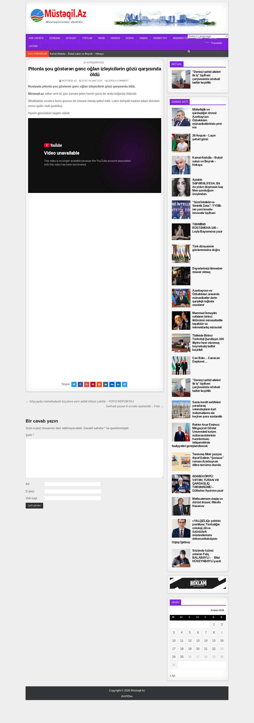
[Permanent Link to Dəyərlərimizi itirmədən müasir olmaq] (181, 276)
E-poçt (30, 491)
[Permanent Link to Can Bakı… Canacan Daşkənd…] (181, 365)
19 (190, 648)
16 (222, 640)
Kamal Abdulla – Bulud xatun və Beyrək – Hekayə (77, 53)
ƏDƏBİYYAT (160, 38)
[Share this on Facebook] (80, 384)
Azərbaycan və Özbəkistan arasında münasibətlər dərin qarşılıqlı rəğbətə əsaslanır (205, 297)
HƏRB (101, 38)
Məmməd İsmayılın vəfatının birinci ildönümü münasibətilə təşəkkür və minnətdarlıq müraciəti (207, 320)
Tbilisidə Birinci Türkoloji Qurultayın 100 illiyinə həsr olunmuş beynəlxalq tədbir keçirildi (208, 342)
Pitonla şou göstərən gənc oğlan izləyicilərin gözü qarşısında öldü (94, 71)
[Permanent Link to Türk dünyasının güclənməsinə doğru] (181, 254)
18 (182, 648)
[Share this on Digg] (112, 384)
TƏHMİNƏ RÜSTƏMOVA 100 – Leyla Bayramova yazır (207, 228)
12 (190, 640)
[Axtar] (189, 51)
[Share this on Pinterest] (93, 384)
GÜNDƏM (54, 38)
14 (206, 640)
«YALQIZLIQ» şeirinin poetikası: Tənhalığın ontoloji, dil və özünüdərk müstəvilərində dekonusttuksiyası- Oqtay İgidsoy (196, 531)
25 (182, 656)
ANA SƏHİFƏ (36, 38)
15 (214, 640)
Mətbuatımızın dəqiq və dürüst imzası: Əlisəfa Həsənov (207, 502)
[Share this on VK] (105, 384)
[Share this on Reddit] (99, 384)
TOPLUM (87, 38)
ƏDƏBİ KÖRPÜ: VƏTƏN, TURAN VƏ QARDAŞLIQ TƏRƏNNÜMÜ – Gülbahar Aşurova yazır (207, 483)
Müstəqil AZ (69, 80)
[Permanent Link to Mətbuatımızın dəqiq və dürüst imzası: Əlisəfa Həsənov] (181, 506)
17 (174, 648)
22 (214, 648)
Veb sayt (31, 498)
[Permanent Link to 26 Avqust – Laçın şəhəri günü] (181, 143)
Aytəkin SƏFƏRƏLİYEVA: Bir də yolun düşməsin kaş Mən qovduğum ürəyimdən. (207, 187)
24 (174, 656)
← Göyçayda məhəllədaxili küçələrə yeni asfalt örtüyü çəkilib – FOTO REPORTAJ (80, 401)
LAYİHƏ (33, 46)
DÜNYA (130, 38)
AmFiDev (127, 696)
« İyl (172, 675)
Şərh (30, 435)
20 (198, 648)
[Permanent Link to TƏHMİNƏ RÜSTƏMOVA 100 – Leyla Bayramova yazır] (181, 231)
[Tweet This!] (74, 384)
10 (174, 640)
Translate (216, 42)
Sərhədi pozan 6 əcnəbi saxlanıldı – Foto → (135, 406)
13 (198, 640)
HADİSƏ (115, 38)
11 (181, 640)
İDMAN (143, 38)
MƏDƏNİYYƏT (181, 38)
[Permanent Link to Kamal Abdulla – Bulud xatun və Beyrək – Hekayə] (181, 165)
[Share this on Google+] (86, 384)
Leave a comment (118, 80)
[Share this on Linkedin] (118, 384)
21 (206, 648)
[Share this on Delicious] (124, 384)
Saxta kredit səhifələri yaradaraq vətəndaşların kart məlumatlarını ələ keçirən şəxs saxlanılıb (207, 409)
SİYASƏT (71, 38)
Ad (27, 483)
